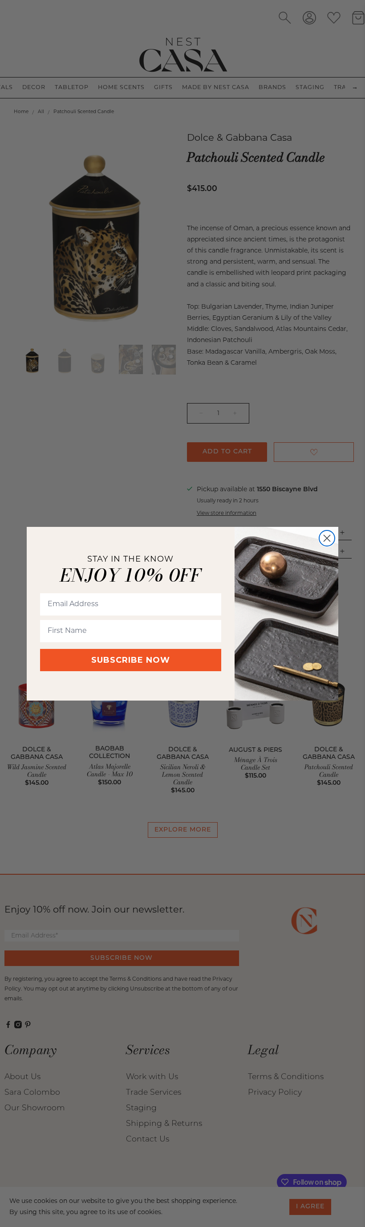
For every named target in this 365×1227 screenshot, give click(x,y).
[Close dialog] (327, 538)
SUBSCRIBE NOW (130, 660)
